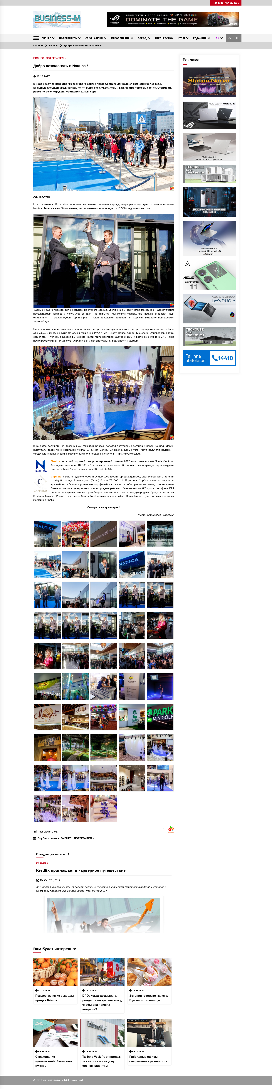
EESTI (181, 38)
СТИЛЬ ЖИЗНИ (94, 38)
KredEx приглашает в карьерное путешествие (81, 870)
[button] (230, 38)
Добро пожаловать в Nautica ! (60, 66)
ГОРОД (142, 38)
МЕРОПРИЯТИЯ (120, 38)
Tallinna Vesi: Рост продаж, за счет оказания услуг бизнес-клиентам (101, 1061)
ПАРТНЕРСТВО (164, 38)
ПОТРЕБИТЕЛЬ (68, 38)
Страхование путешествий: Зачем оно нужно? (53, 1061)
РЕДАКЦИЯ (199, 38)
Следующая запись (50, 854)
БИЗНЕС (46, 38)
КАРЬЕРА (42, 863)
